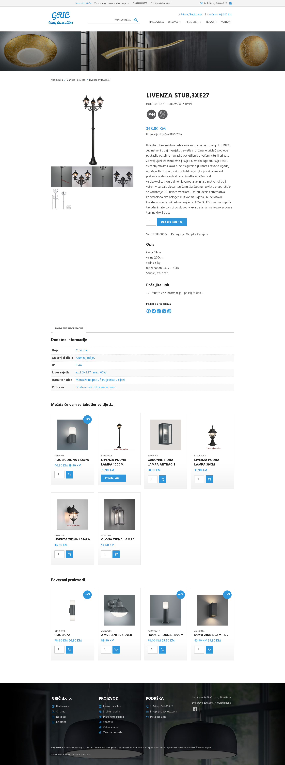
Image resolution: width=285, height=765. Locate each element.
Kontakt (226, 22)
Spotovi (108, 722)
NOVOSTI (211, 22)
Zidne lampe (110, 727)
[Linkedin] (159, 311)
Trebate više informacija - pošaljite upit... (174, 293)
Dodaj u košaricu (172, 222)
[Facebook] (148, 311)
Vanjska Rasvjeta (76, 80)
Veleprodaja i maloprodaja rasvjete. (96, 3)
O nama (173, 22)
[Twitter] (154, 311)
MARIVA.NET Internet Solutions (74, 755)
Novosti (61, 717)
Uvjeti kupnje (224, 703)
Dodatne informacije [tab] (69, 328)
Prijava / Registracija (191, 15)
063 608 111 (221, 3)
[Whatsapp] (164, 311)
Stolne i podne (112, 712)
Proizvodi (192, 22)
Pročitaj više (112, 478)
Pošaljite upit (158, 717)
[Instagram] (169, 311)
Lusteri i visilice (112, 706)
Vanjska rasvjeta (112, 732)
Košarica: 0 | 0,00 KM (220, 15)
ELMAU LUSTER (124, 3)
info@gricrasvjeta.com (163, 712)
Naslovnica (156, 22)
